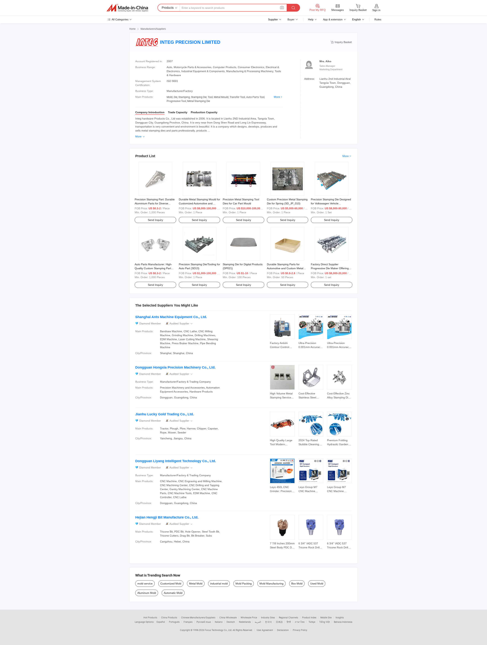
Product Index (309, 617)
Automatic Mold (173, 592)
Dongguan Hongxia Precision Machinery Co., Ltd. (175, 367)
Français (188, 621)
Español (161, 621)
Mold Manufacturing (271, 583)
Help (311, 19)
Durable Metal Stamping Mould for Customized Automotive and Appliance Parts (199, 203)
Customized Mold (170, 583)
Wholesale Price (249, 617)
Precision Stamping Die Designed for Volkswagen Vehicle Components (331, 203)
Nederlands (245, 621)
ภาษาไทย (300, 621)
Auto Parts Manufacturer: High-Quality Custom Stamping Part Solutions (153, 268)
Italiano (219, 621)
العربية (258, 621)
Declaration (283, 629)
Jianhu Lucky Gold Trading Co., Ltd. (164, 414)
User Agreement (265, 629)
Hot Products (150, 617)
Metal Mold (195, 583)
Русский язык (204, 621)
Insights (340, 617)
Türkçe (312, 621)
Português (174, 621)
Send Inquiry (155, 219)
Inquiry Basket (341, 42)
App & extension (333, 19)
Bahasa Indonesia (343, 621)
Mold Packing (244, 583)
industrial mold (219, 583)
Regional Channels (288, 617)
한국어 (268, 621)
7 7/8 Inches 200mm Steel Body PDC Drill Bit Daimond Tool (282, 547)
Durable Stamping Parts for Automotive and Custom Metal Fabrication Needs (285, 268)
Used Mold (316, 583)
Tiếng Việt (324, 621)
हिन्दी (289, 621)
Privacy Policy (300, 629)
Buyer (290, 19)
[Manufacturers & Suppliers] (127, 8)
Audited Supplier (181, 323)
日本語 (279, 621)
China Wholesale (228, 617)
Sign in (376, 10)
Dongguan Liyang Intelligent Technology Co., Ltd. (175, 461)
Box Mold (296, 583)
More (277, 96)
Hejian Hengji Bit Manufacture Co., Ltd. (166, 517)
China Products (169, 617)
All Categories (120, 19)
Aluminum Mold (146, 592)
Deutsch (231, 621)
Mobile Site (326, 617)
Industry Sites (268, 617)
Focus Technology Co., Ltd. (219, 629)
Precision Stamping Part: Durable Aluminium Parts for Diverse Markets (155, 203)
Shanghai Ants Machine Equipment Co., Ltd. (171, 317)
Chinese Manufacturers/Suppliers (198, 617)
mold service (145, 583)
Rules (377, 19)
